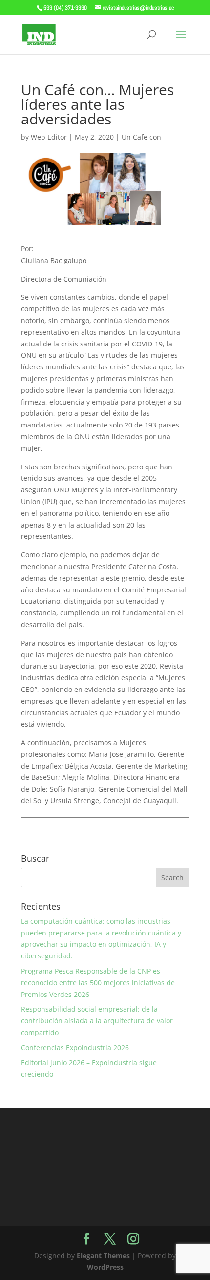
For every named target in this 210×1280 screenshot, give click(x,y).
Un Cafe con (141, 137)
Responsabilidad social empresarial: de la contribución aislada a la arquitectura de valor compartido (97, 1020)
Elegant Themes (103, 1255)
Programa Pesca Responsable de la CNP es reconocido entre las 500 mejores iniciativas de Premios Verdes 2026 (98, 982)
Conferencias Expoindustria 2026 (75, 1047)
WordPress (105, 1267)
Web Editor (49, 137)
